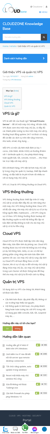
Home (5, 46)
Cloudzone (37, 6)
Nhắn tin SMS (15, 432)
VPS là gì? (8, 96)
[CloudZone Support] (15, 13)
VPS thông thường (12, 99)
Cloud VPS (8, 103)
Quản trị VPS (9, 106)
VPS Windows (16, 80)
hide (16, 91)
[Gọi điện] (25, 428)
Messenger (35, 432)
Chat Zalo (5, 432)
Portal (27, 420)
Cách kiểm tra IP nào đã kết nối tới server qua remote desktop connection (18, 357)
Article (13, 46)
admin (30, 76)
